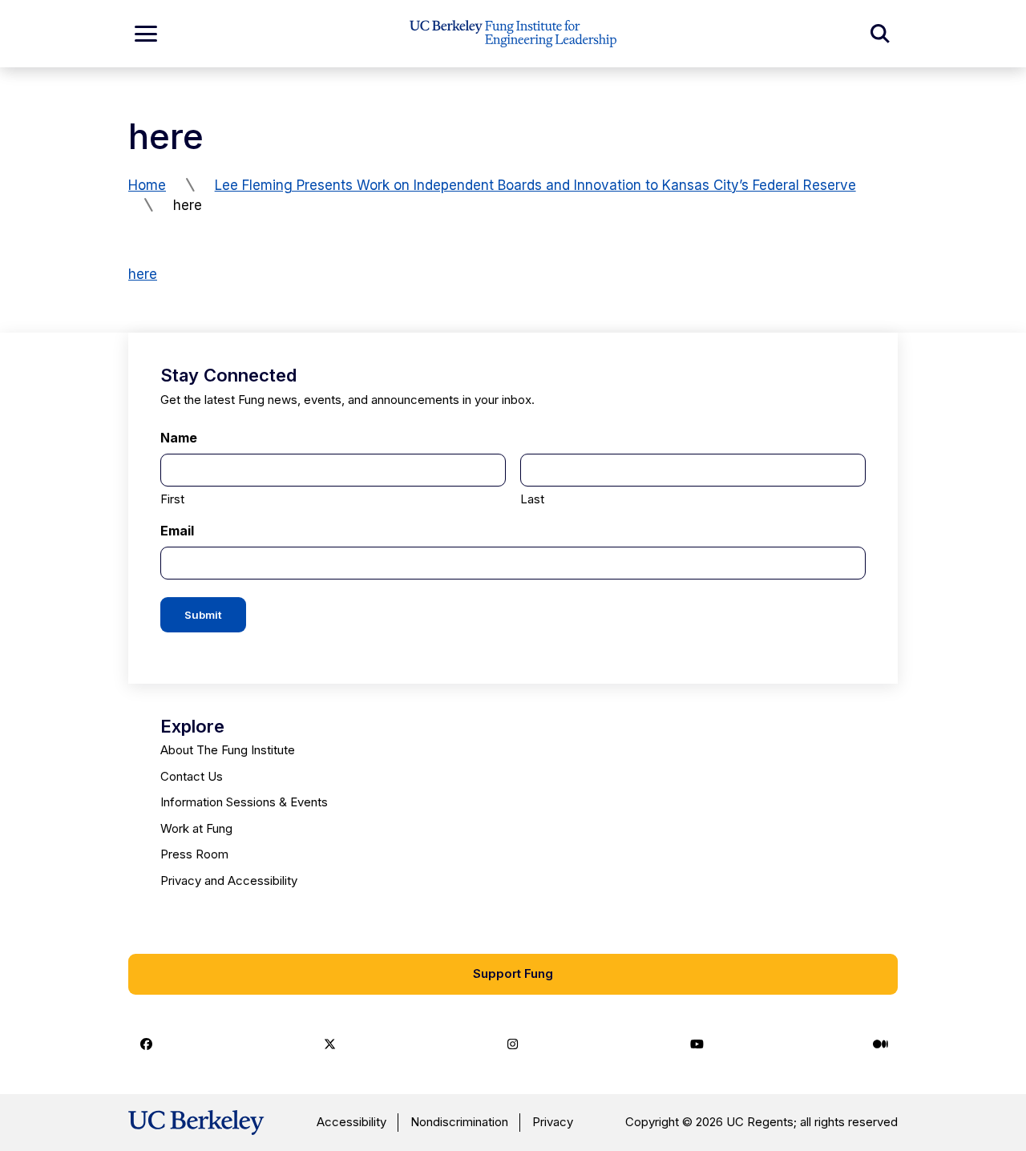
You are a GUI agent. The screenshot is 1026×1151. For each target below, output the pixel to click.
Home (147, 185)
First (172, 499)
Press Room (194, 854)
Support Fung (513, 973)
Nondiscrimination (459, 1121)
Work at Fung (196, 828)
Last (532, 499)
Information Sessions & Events (244, 802)
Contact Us (191, 776)
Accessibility (351, 1121)
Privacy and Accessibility (228, 880)
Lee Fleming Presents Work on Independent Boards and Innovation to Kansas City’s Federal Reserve (535, 185)
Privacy (552, 1121)
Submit (203, 614)
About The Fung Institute (227, 749)
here (142, 274)
